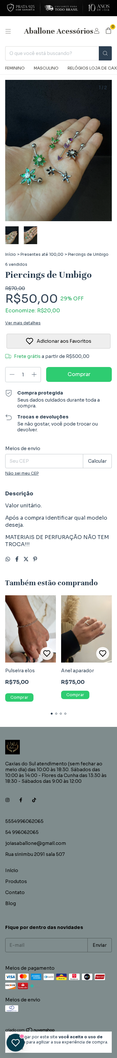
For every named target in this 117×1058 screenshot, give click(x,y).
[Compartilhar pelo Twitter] (26, 559)
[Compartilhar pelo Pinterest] (35, 559)
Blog (10, 903)
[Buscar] (105, 53)
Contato (15, 892)
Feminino (15, 68)
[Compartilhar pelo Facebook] (17, 559)
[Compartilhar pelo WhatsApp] (8, 559)
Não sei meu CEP (22, 473)
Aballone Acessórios (58, 31)
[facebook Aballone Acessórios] (21, 800)
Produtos (16, 881)
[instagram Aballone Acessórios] (7, 800)
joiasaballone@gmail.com (35, 843)
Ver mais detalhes (23, 322)
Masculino (46, 68)
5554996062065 (24, 821)
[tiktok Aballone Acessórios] (34, 800)
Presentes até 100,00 (41, 254)
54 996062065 (22, 832)
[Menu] (8, 31)
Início (10, 254)
